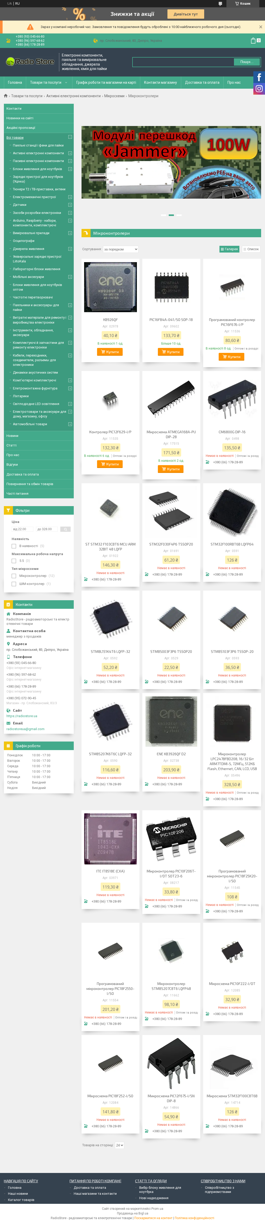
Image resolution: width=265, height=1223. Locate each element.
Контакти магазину (160, 82)
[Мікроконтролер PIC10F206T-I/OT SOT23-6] (171, 839)
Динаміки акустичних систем (35, 372)
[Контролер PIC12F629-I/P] (110, 399)
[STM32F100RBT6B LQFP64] (232, 512)
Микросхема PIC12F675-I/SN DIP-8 (171, 1098)
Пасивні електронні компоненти (38, 161)
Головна (15, 82)
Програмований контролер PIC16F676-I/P (232, 322)
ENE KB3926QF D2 (171, 754)
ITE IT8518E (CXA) (110, 871)
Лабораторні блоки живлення (36, 269)
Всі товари (15, 137)
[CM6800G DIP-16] (232, 399)
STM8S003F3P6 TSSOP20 (171, 651)
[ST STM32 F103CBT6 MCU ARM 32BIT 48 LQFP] (110, 512)
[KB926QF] (110, 287)
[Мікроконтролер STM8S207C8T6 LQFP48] (171, 951)
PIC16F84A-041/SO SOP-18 (171, 319)
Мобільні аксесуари (28, 277)
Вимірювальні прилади (31, 233)
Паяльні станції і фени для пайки (38, 145)
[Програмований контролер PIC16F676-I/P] (232, 287)
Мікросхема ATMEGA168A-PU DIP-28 (171, 434)
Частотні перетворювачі (33, 297)
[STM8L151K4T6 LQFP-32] (110, 619)
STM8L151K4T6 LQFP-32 (110, 651)
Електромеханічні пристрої (34, 197)
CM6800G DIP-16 (232, 432)
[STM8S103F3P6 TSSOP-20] (232, 619)
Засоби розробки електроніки (37, 213)
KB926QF (110, 319)
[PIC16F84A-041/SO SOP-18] (171, 287)
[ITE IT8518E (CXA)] (110, 839)
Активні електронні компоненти (73, 96)
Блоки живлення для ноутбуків (37, 169)
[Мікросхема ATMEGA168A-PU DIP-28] (171, 399)
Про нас (234, 82)
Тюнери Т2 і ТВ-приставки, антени (39, 189)
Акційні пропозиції (20, 128)
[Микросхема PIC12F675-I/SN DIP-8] (171, 1063)
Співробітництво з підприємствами (219, 1190)
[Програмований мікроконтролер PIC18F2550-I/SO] (110, 951)
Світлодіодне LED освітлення (36, 404)
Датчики (19, 205)
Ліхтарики (21, 396)
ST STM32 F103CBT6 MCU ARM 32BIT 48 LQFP (110, 546)
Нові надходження (153, 1198)
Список (253, 249)
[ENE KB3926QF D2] (171, 721)
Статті (11, 445)
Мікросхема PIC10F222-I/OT (232, 983)
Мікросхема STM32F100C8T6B (232, 1096)
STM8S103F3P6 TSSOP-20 (232, 651)
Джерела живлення (28, 249)
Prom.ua (157, 1209)
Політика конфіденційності (194, 1218)
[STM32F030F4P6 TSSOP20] (171, 512)
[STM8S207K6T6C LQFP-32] (110, 721)
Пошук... (247, 62)
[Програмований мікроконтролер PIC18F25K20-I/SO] (232, 839)
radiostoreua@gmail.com (25, 729)
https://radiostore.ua (21, 716)
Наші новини (18, 1194)
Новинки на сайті (19, 118)
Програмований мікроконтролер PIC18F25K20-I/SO (232, 876)
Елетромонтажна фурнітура (35, 388)
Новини (12, 436)
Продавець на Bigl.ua (132, 1213)
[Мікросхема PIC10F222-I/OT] (232, 951)
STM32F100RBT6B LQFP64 (232, 544)
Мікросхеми (114, 96)
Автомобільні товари (30, 424)
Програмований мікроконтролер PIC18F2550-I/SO (110, 988)
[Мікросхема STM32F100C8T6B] (232, 1063)
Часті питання (17, 493)
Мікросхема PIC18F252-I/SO (110, 1096)
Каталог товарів (21, 1200)
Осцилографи (23, 241)
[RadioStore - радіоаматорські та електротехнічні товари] (30, 62)
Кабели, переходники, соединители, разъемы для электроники (34, 360)
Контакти (13, 108)
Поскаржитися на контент (153, 1218)
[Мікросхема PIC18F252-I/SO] (110, 1063)
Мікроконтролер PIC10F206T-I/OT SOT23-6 (171, 873)
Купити (112, 352)
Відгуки (12, 464)
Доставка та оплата (202, 82)
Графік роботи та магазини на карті (106, 82)
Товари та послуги (45, 82)
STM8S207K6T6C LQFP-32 (110, 754)
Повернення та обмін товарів (29, 484)
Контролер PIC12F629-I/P (110, 432)
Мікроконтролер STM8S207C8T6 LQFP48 (171, 986)
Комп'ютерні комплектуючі (34, 380)
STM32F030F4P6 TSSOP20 (171, 544)
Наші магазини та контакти (95, 1194)
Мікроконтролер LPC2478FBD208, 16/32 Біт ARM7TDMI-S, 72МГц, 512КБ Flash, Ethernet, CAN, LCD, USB (232, 761)
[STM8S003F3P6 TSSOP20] (171, 619)
